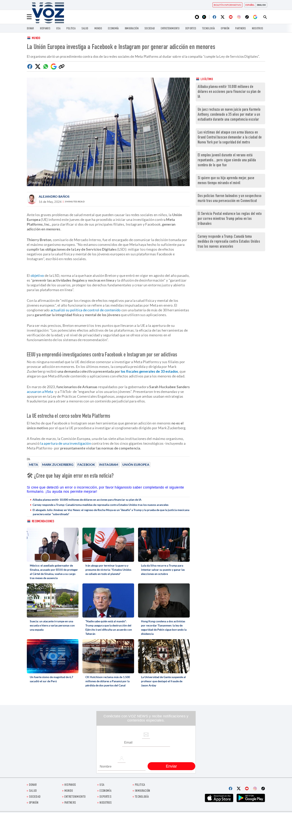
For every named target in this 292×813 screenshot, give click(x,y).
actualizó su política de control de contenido (85, 310)
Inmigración (131, 28)
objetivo (37, 275)
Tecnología (208, 28)
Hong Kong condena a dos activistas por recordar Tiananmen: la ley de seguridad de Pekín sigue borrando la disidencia (164, 627)
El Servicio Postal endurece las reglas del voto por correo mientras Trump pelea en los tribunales (230, 219)
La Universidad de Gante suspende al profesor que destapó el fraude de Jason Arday (163, 681)
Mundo (98, 28)
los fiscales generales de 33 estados (149, 371)
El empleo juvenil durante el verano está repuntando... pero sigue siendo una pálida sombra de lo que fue (227, 160)
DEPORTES (190, 28)
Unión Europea (135, 464)
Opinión (225, 28)
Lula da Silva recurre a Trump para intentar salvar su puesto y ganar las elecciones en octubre (163, 569)
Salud (84, 28)
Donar (30, 28)
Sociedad (149, 28)
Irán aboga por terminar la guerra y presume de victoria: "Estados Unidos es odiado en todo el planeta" (108, 569)
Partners (240, 28)
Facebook (86, 464)
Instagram (108, 464)
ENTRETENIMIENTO (170, 28)
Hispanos (45, 28)
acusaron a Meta (40, 391)
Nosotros (257, 28)
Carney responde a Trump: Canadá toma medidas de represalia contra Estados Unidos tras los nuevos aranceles (100, 504)
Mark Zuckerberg (58, 464)
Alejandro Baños (54, 196)
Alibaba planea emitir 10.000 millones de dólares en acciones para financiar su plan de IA (87, 499)
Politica (70, 28)
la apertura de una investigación (65, 443)
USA (58, 28)
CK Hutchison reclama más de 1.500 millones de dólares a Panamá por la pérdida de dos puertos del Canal (107, 681)
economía (113, 28)
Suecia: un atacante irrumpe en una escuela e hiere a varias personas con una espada (52, 625)
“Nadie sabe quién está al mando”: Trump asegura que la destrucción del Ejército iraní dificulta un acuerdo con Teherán (108, 627)
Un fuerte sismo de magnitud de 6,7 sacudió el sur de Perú (51, 679)
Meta (33, 464)
